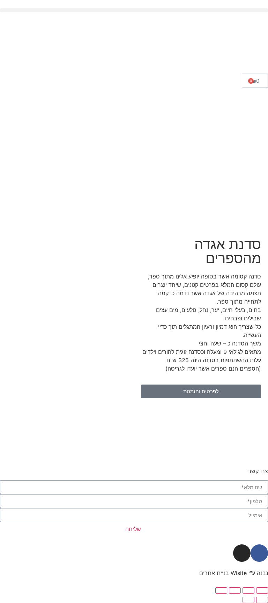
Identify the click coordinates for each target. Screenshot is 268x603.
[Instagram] (242, 553)
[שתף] (235, 590)
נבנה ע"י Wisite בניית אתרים (233, 573)
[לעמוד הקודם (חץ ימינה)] (262, 600)
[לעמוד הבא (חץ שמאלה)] (248, 600)
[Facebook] (259, 553)
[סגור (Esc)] (221, 590)
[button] (134, 10)
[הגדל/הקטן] (262, 590)
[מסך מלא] (248, 590)
